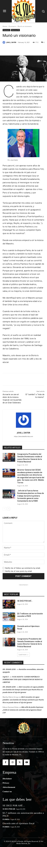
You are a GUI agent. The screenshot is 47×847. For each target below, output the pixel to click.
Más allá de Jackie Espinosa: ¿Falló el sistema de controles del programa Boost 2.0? (23, 710)
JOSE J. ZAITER (11, 42)
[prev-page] (4, 508)
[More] (37, 49)
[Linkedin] (31, 49)
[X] (19, 49)
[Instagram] (12, 762)
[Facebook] (13, 49)
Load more (23, 654)
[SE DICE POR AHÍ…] (9, 604)
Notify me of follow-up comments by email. (22, 568)
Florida (6, 819)
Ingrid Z (6, 677)
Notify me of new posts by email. (18, 571)
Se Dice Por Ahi (9, 809)
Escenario (12, 26)
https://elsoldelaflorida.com (23, 436)
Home (5, 26)
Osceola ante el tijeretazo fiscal (18, 823)
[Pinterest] (25, 49)
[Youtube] (27, 762)
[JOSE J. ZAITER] (4, 42)
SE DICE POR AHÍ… (25, 601)
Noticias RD (15, 30)
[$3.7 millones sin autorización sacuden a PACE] (9, 616)
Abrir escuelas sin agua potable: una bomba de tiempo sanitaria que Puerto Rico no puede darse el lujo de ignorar (23, 689)
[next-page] (8, 508)
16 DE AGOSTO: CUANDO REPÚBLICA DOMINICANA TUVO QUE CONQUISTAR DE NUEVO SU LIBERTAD (22, 679)
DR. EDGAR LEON (9, 669)
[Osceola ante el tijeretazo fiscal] (9, 629)
